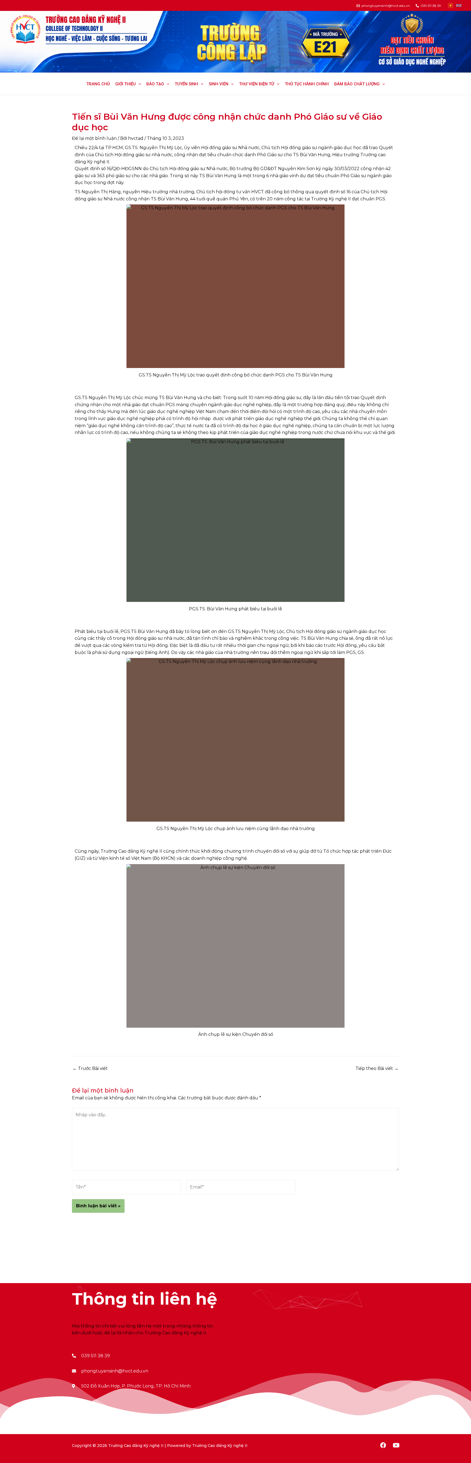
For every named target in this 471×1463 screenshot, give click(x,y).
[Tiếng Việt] (450, 5)
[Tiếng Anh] (458, 5)
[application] (138, 83)
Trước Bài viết (90, 1068)
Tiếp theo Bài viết (376, 1068)
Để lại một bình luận (94, 138)
